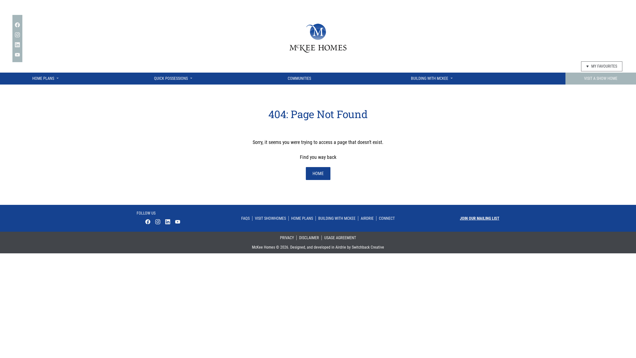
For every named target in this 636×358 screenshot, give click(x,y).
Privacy (287, 237)
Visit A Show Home (600, 78)
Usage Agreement (340, 237)
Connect (387, 218)
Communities (299, 78)
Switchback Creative (368, 247)
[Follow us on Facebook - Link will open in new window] (17, 24)
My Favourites (601, 66)
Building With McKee (432, 78)
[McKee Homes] (318, 37)
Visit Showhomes (270, 218)
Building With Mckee (337, 218)
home (318, 173)
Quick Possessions (173, 78)
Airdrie (367, 218)
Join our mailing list (479, 218)
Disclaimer (309, 237)
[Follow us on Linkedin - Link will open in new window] (17, 44)
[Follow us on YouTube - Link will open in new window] (17, 54)
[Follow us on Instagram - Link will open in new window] (17, 34)
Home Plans (45, 78)
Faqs (245, 218)
